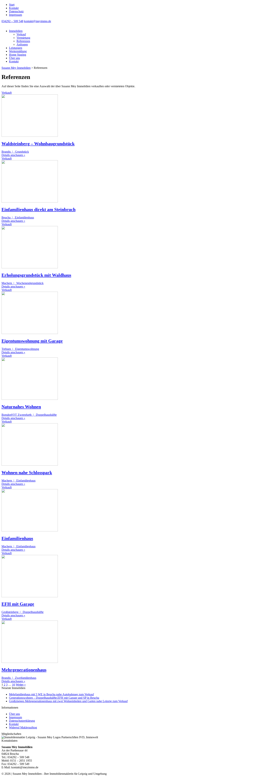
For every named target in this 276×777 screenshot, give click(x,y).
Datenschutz (16, 11)
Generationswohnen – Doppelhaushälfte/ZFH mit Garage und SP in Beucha (54, 697)
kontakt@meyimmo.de (37, 21)
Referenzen (23, 41)
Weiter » (21, 684)
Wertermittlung (18, 51)
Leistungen (15, 47)
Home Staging (17, 54)
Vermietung (23, 37)
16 (13, 684)
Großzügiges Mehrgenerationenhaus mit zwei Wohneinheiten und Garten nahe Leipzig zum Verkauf (68, 701)
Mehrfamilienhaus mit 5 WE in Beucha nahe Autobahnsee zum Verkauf (51, 694)
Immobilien (16, 31)
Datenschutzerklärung (22, 720)
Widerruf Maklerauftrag (23, 727)
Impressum (15, 14)
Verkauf (21, 34)
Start (11, 4)
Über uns (14, 58)
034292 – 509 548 (12, 21)
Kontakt (14, 8)
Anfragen (22, 44)
